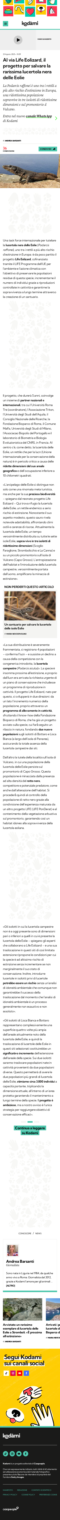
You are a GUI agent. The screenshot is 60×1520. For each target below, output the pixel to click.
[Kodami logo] (30, 23)
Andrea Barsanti (20, 1261)
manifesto (8, 1490)
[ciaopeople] (11, 1509)
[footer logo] (11, 1436)
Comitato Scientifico (41, 1490)
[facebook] (25, 1453)
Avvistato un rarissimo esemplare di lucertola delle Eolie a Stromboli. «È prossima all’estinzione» (22, 1330)
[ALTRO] (10, 1285)
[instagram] (12, 1453)
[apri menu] (5, 23)
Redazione (22, 1490)
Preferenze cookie (48, 1495)
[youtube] (19, 1453)
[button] (6, 1373)
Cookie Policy (28, 1495)
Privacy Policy (10, 1495)
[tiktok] (5, 1453)
